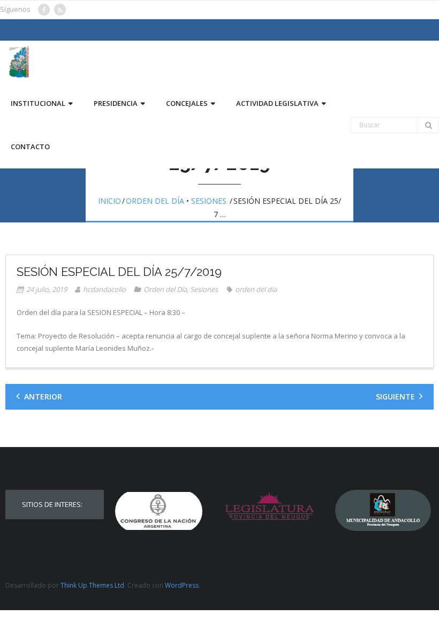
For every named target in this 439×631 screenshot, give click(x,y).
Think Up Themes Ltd (92, 585)
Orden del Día (155, 201)
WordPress (182, 585)
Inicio (109, 201)
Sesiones (208, 201)
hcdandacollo (104, 289)
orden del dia (256, 289)
